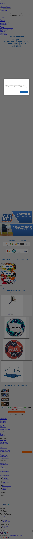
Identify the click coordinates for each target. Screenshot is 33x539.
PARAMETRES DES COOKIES (9, 92)
